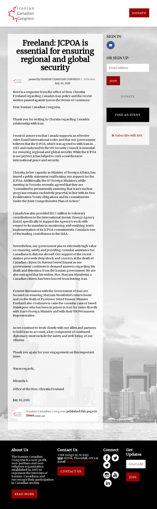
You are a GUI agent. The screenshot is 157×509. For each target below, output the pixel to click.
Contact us (71, 471)
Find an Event (127, 115)
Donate (139, 13)
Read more (24, 494)
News (30, 415)
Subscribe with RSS (128, 135)
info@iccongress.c (80, 461)
